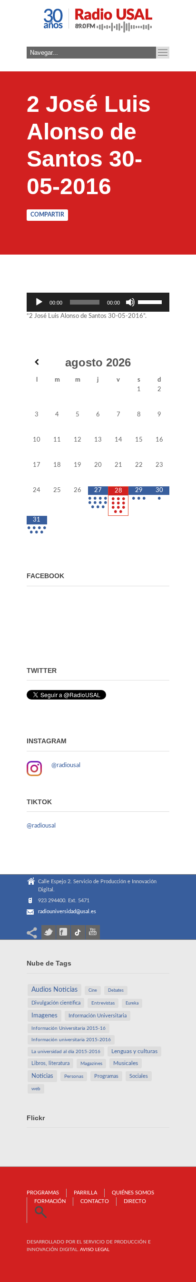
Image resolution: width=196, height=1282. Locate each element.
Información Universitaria (98, 1015)
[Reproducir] (39, 302)
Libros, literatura (50, 1063)
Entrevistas (103, 1003)
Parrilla (85, 1192)
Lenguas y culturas (134, 1051)
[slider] (151, 301)
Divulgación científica (55, 1003)
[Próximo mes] (159, 361)
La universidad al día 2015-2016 (65, 1051)
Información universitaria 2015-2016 (71, 1039)
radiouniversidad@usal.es (67, 911)
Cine (92, 990)
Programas (106, 1076)
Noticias (42, 1076)
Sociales (138, 1076)
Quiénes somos (133, 1192)
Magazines (91, 1063)
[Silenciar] (130, 302)
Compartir (47, 214)
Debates (116, 990)
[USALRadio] (98, 23)
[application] (98, 302)
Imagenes (44, 1015)
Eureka (132, 1003)
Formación (50, 1201)
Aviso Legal (94, 1249)
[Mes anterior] (37, 361)
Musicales (125, 1063)
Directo (135, 1201)
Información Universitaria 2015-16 (68, 1028)
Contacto (94, 1201)
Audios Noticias (54, 989)
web (35, 1088)
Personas (73, 1076)
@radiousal (65, 765)
